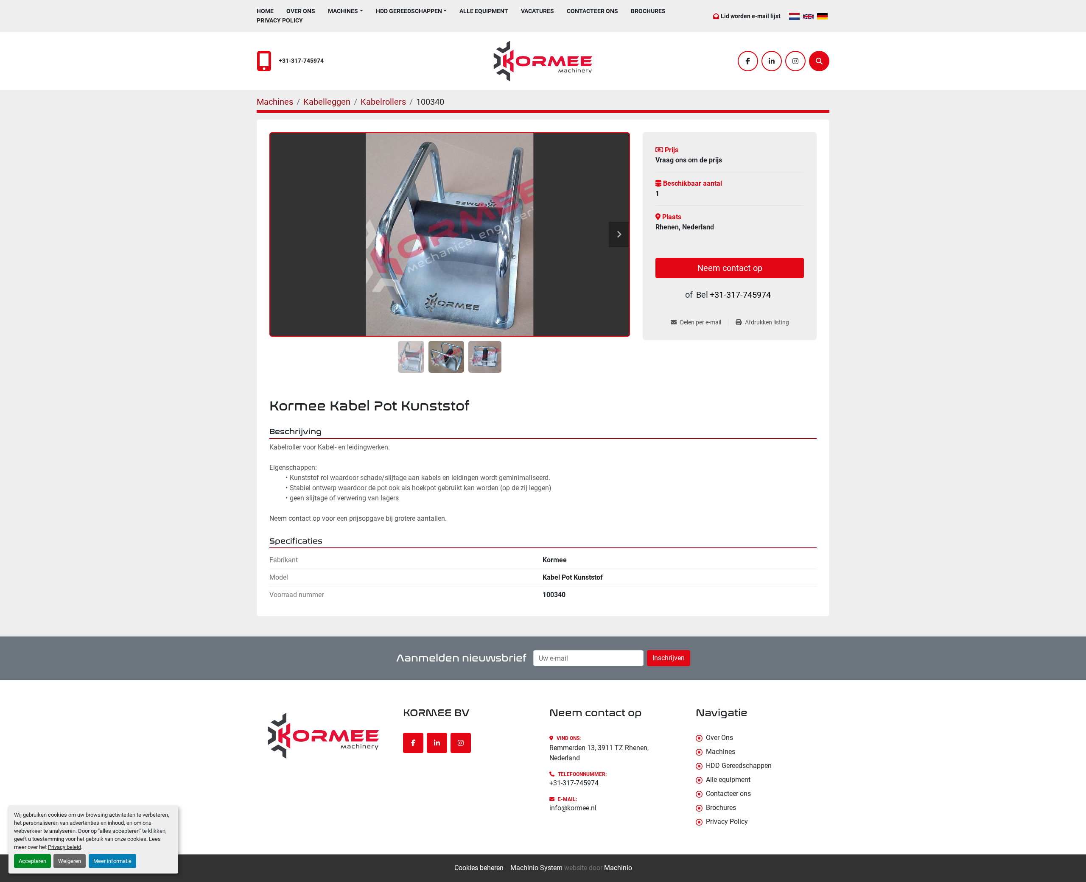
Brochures (648, 11)
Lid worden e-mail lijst (751, 16)
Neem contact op (729, 268)
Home (265, 11)
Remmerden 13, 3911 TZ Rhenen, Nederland (599, 753)
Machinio (618, 868)
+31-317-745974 (301, 60)
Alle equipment (483, 11)
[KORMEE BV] (323, 735)
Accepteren (32, 861)
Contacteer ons (592, 11)
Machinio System (536, 868)
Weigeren (69, 861)
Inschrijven (668, 658)
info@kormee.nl (572, 808)
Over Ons (300, 11)
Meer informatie (112, 861)
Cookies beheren (479, 868)
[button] (345, 11)
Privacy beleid (64, 847)
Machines (343, 11)
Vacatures (537, 11)
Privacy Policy (280, 20)
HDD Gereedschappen (409, 11)
